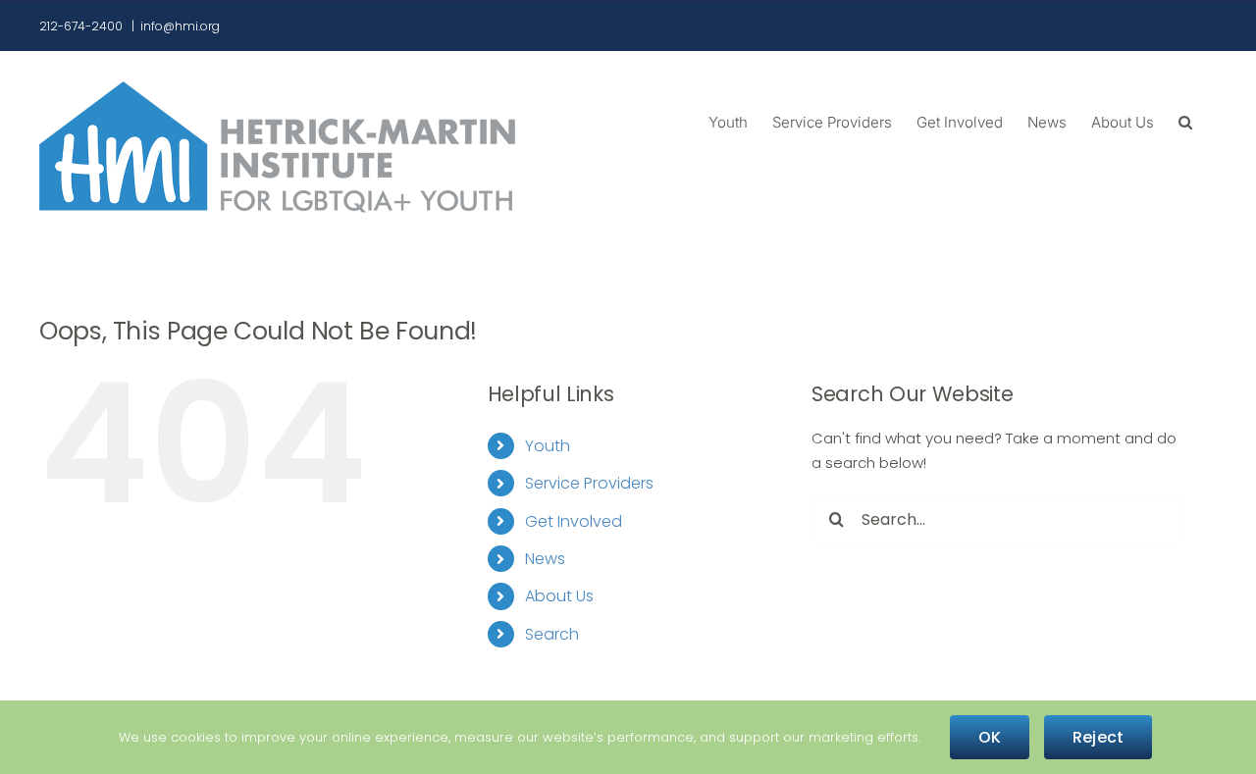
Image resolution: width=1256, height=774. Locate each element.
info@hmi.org (180, 26)
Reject (1098, 737)
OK (989, 737)
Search (552, 634)
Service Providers (589, 483)
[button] (1185, 120)
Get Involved (573, 521)
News (545, 558)
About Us (559, 596)
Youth (547, 446)
